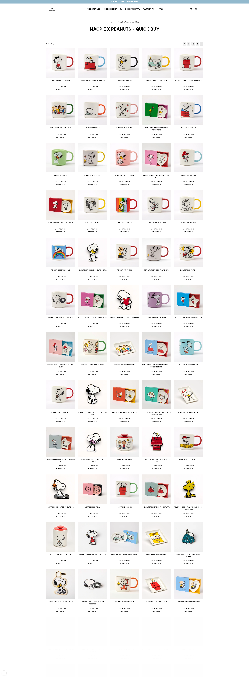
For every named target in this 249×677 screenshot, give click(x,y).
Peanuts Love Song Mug (124, 175)
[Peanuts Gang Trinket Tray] (124, 347)
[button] (200, 9)
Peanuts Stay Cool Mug (60, 80)
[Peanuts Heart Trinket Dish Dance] (124, 394)
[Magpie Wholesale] (52, 9)
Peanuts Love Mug (124, 80)
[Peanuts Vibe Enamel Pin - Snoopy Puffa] (188, 537)
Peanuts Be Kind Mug (124, 507)
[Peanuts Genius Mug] (188, 110)
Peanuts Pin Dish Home (188, 649)
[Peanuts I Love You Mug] (124, 110)
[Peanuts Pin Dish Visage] (92, 489)
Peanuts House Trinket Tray (156, 602)
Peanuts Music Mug (92, 223)
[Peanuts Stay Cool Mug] (60, 63)
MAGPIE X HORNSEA (110, 9)
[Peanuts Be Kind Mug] (124, 489)
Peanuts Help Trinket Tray (156, 554)
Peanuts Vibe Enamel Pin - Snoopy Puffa (188, 555)
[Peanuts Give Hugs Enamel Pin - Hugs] (92, 252)
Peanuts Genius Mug (188, 128)
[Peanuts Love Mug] (124, 63)
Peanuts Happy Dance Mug (156, 317)
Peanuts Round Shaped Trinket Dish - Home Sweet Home (156, 366)
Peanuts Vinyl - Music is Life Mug (60, 317)
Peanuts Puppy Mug (124, 270)
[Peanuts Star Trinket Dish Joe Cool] (188, 300)
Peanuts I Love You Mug (124, 128)
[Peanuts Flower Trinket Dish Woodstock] (156, 110)
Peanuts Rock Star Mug (188, 270)
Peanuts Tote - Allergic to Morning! (156, 649)
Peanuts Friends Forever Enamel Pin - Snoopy (92, 413)
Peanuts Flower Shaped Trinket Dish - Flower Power (156, 413)
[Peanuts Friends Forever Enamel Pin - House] (156, 442)
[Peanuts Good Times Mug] (124, 205)
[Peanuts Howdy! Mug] (188, 157)
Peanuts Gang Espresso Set (124, 649)
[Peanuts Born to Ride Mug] (156, 205)
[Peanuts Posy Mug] (60, 157)
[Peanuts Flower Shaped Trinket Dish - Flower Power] (156, 394)
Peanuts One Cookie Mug (60, 412)
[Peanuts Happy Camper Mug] (156, 63)
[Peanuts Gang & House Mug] (60, 110)
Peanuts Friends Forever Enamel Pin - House (156, 461)
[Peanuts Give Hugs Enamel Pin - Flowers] (92, 442)
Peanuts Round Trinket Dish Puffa (156, 507)
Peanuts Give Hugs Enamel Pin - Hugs (92, 270)
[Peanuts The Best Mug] (92, 157)
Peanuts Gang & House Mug (60, 128)
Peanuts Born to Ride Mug (156, 223)
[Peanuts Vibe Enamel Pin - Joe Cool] (92, 537)
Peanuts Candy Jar (124, 460)
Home (112, 22)
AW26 (161, 9)
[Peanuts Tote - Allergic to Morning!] (156, 631)
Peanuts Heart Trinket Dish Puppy (188, 602)
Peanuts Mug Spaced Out (124, 602)
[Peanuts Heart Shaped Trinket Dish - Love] (156, 157)
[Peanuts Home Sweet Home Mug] (92, 63)
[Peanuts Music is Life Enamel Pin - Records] (92, 584)
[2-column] (188, 44)
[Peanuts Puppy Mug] (124, 252)
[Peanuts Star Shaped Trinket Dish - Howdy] (60, 347)
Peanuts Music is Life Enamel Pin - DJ (60, 507)
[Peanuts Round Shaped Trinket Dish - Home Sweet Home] (156, 347)
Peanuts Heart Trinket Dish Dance (124, 412)
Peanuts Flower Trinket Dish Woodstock (156, 129)
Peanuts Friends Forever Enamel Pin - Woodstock (188, 508)
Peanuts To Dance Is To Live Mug (156, 270)
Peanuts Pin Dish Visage (92, 507)
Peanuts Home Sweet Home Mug (93, 80)
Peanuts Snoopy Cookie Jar (60, 554)
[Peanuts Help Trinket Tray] (156, 537)
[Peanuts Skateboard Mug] (188, 347)
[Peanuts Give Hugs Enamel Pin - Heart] (124, 300)
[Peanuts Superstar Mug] (188, 442)
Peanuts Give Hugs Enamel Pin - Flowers (92, 461)
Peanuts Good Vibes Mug (60, 270)
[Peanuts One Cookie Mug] (60, 394)
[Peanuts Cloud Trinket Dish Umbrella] (60, 631)
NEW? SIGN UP (60, 89)
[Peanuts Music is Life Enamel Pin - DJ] (60, 489)
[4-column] (197, 44)
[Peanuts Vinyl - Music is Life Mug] (60, 300)
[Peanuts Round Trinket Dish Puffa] (156, 489)
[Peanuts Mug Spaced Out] (124, 584)
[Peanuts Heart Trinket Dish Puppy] (188, 584)
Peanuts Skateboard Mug (188, 365)
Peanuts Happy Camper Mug (156, 80)
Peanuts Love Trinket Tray (188, 412)
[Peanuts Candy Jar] (124, 442)
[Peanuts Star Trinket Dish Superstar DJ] (60, 442)
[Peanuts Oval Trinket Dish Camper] (124, 537)
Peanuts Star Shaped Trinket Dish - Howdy (60, 366)
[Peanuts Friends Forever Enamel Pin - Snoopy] (92, 394)
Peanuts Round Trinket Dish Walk (60, 223)
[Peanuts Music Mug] (92, 205)
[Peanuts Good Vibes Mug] (60, 252)
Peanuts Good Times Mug (124, 223)
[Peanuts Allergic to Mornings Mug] (188, 63)
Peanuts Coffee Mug (188, 223)
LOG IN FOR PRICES (60, 87)
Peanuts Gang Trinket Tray (124, 365)
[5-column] (201, 44)
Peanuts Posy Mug (60, 175)
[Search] (191, 9)
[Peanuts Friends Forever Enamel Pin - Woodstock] (188, 489)
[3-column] (193, 44)
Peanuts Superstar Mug (188, 460)
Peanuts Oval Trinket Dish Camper (124, 554)
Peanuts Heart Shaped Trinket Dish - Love (156, 176)
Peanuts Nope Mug (92, 128)
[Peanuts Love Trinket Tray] (188, 394)
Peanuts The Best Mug (92, 175)
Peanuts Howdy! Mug (188, 175)
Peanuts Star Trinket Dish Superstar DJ (60, 461)
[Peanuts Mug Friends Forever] (92, 347)
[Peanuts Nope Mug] (92, 110)
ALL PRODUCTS (148, 9)
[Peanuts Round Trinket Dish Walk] (60, 205)
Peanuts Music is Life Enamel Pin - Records (92, 603)
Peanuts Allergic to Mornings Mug (188, 80)
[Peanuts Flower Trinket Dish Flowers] (92, 300)
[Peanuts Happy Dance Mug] (156, 300)
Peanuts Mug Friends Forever (92, 365)
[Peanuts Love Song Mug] (124, 157)
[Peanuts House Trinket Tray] (156, 584)
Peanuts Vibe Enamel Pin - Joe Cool (92, 554)
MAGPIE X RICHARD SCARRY (130, 9)
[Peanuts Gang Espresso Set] (124, 631)
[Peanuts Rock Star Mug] (188, 252)
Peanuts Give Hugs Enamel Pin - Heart (124, 317)
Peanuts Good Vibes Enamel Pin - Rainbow (92, 650)
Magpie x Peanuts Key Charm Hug (60, 602)
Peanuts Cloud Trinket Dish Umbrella (60, 649)
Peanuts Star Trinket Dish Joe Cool (188, 317)
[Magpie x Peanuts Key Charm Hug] (60, 584)
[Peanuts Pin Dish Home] (188, 631)
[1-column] (184, 44)
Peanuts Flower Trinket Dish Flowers (92, 317)
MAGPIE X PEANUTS (93, 9)
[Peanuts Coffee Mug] (188, 205)
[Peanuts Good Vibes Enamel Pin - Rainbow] (92, 631)
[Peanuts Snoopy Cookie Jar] (60, 537)
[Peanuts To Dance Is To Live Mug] (156, 252)
